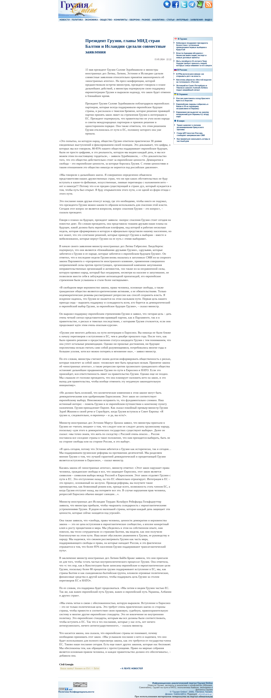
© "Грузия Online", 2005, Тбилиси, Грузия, (191, 691)
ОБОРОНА (134, 20)
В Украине (182, 94)
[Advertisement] (135, 29)
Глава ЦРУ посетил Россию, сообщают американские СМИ (191, 134)
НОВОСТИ (65, 20)
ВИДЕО (208, 20)
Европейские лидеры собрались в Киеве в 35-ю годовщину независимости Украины (192, 106)
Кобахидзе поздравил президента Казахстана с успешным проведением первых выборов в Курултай (192, 46)
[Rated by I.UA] (66, 689)
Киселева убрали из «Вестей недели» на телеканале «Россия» (194, 81)
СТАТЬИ (170, 20)
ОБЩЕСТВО (106, 20)
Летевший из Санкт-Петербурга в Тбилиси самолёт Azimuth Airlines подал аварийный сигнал (192, 88)
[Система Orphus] (80, 669)
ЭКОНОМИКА (91, 20)
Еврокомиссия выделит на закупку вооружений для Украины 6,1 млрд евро (192, 114)
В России (182, 70)
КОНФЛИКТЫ (120, 20)
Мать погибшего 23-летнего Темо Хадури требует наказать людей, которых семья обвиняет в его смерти (194, 63)
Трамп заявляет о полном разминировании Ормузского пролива (190, 127)
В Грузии (182, 39)
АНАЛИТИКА (158, 20)
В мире (180, 121)
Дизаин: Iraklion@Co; (176, 694)
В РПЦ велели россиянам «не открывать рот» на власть (190, 75)
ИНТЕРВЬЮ (182, 20)
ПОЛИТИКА (77, 20)
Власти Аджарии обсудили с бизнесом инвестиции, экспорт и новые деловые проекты (191, 55)
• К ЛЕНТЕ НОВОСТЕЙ (131, 668)
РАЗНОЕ (146, 20)
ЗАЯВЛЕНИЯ (196, 20)
